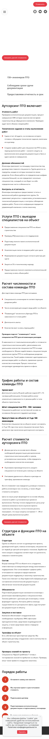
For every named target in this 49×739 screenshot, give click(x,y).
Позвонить (40, 4)
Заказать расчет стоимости (15, 522)
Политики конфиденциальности (22, 727)
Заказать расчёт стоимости (15, 58)
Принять (22, 732)
